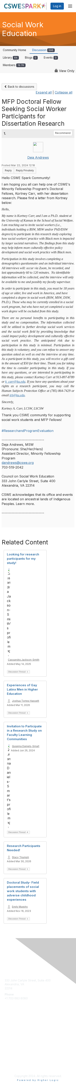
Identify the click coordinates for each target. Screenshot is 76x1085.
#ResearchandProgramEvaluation (28, 431)
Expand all (44, 92)
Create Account (15, 1004)
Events (50, 57)
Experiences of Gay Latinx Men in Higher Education (22, 689)
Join (7, 1031)
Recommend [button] (63, 132)
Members (13, 65)
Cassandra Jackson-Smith (23, 659)
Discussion (42, 50)
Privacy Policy (14, 1066)
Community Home (14, 50)
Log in (57, 6)
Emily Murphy (20, 906)
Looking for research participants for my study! (23, 558)
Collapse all (63, 92)
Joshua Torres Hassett (25, 700)
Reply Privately (25, 170)
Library (10, 57)
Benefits (10, 1035)
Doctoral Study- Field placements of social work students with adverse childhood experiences (23, 891)
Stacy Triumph (20, 857)
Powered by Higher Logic (38, 1080)
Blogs (30, 57)
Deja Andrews (38, 157)
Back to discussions (20, 86)
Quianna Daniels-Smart (25, 746)
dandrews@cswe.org (18, 463)
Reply (8, 170)
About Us (11, 1062)
